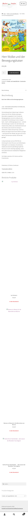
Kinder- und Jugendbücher (13, 13)
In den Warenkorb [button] (14, 301)
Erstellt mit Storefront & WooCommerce (12, 508)
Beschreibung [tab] (5, 90)
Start (4, 13)
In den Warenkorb (14, 72)
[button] (24, 21)
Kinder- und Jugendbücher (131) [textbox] (13, 496)
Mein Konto (4, 514)
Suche (14, 514)
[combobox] (14, 496)
